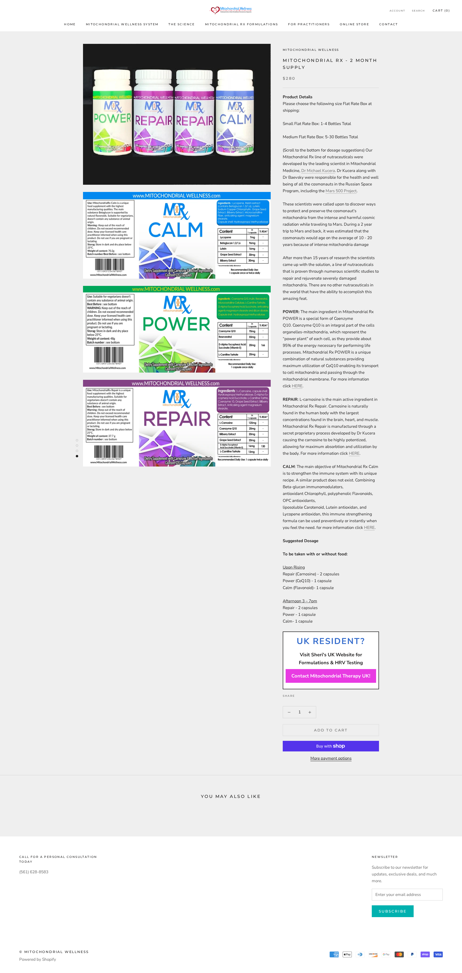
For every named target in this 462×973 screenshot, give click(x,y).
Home (70, 24)
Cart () (441, 10)
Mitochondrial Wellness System (122, 24)
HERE (297, 386)
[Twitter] (305, 694)
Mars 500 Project (341, 191)
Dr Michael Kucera (318, 170)
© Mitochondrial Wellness (54, 952)
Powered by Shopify (37, 959)
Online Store (354, 24)
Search (418, 10)
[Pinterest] (311, 694)
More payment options (331, 758)
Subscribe (393, 911)
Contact (388, 24)
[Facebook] (299, 694)
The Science (181, 24)
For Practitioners (309, 24)
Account (397, 10)
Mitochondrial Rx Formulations (241, 24)
